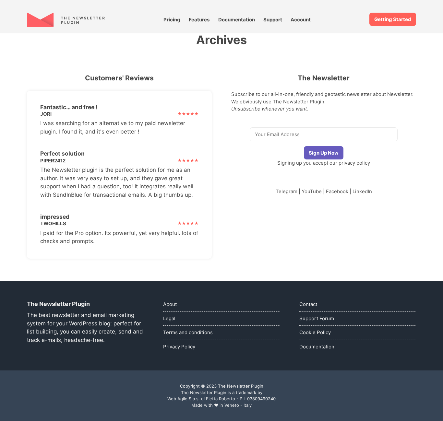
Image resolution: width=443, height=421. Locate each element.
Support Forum (316, 318)
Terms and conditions (188, 332)
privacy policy (354, 163)
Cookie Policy (315, 332)
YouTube (312, 191)
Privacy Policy (179, 347)
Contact (308, 304)
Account (301, 20)
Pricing (171, 20)
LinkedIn (362, 191)
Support (272, 20)
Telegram (286, 191)
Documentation (236, 20)
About (170, 304)
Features (199, 20)
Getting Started (392, 19)
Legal (169, 318)
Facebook (337, 191)
